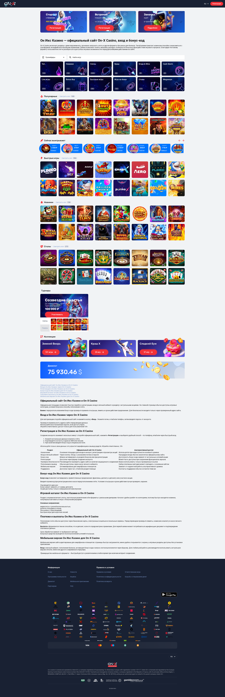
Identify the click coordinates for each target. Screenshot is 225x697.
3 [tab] (112, 30)
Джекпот (51, 581)
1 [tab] (107, 30)
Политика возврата (104, 581)
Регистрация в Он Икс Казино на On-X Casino (57, 389)
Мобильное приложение (79, 581)
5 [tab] (116, 30)
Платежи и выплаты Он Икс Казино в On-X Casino (59, 394)
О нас (50, 572)
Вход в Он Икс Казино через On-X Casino (55, 387)
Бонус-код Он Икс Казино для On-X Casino (56, 391)
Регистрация (216, 4)
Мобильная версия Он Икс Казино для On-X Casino (59, 396)
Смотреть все (66, 96)
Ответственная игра (132, 572)
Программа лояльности (57, 577)
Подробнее (152, 28)
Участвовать (57, 314)
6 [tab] (118, 30)
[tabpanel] (63, 22)
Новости (73, 572)
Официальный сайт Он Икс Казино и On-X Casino (59, 385)
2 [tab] (110, 30)
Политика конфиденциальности (108, 577)
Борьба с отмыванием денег (136, 577)
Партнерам (52, 586)
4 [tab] (114, 30)
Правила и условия (103, 572)
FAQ (71, 586)
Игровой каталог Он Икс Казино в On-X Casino (58, 393)
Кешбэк (73, 577)
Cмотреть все (68, 158)
